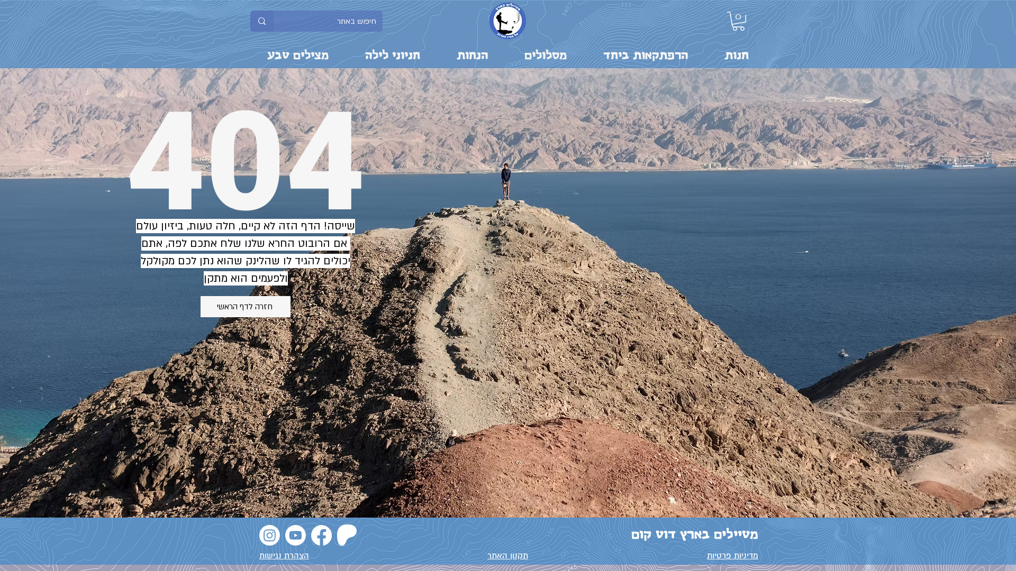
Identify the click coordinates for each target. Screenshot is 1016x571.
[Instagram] (269, 535)
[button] (738, 21)
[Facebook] (321, 535)
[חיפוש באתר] (262, 21)
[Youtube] (295, 535)
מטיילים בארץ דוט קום (694, 534)
